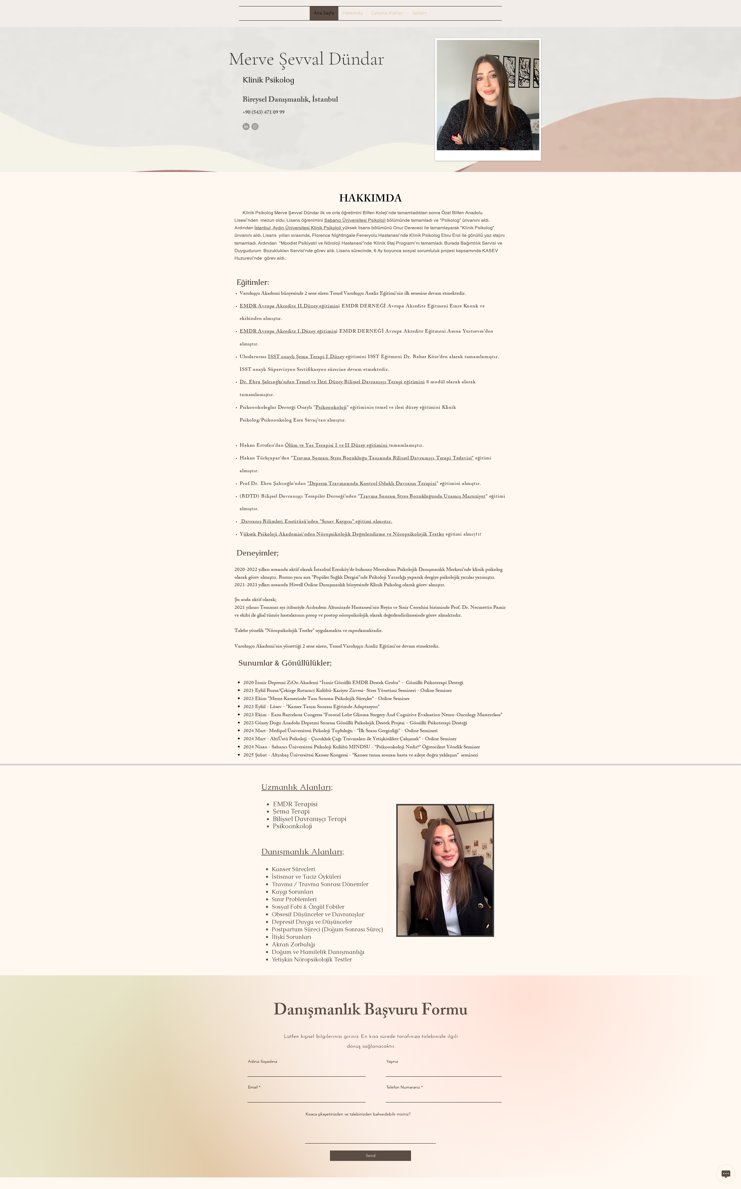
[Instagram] (255, 126)
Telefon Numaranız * (404, 1087)
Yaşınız (392, 1061)
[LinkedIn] (246, 126)
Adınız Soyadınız (262, 1061)
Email (253, 1087)
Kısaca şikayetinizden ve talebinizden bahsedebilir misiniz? (358, 1114)
